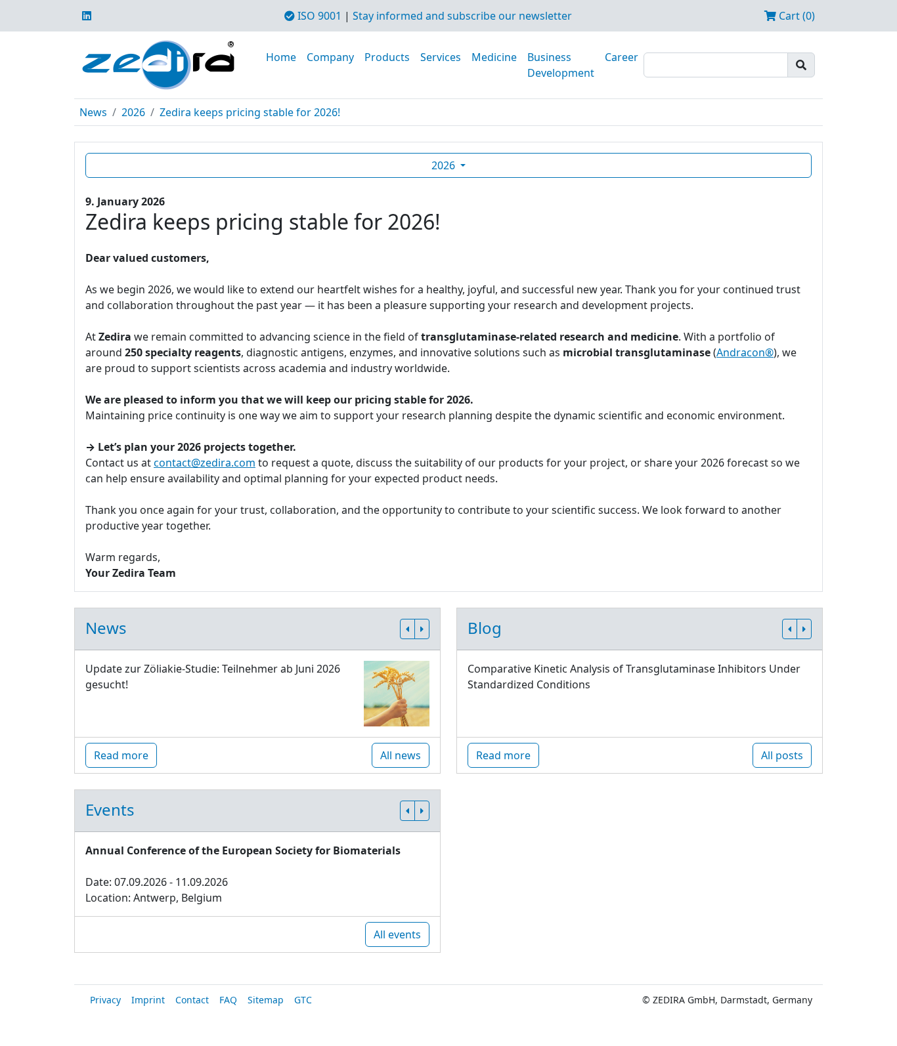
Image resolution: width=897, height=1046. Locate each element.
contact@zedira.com (204, 462)
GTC (303, 1000)
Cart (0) (795, 16)
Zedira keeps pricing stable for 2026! (250, 112)
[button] (407, 629)
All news (400, 755)
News (93, 112)
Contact (192, 1000)
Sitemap (266, 1000)
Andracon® (745, 352)
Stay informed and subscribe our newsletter (462, 16)
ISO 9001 (318, 16)
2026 (133, 112)
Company (330, 57)
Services (440, 57)
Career (621, 57)
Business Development (560, 65)
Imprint (148, 1000)
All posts (782, 755)
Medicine (494, 57)
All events (397, 934)
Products (387, 57)
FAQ (228, 1000)
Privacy (105, 1000)
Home (281, 57)
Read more (121, 755)
